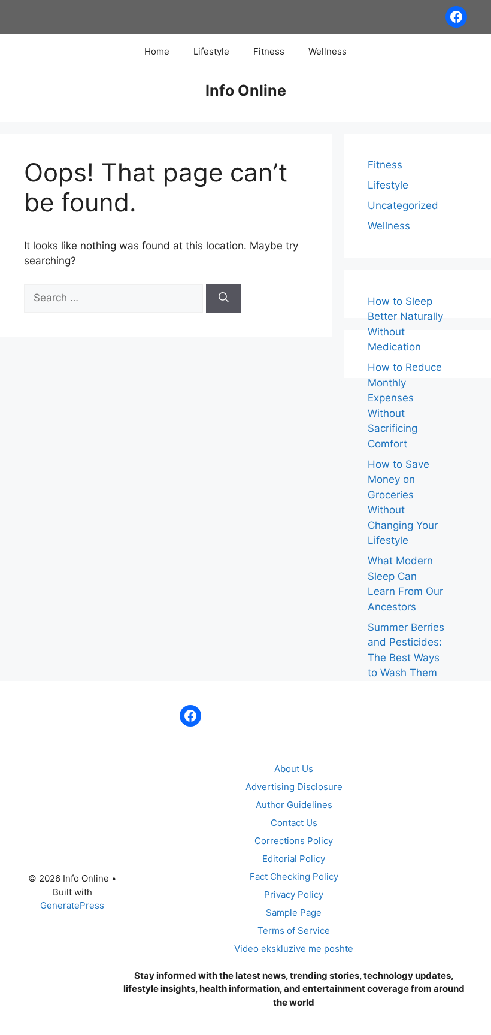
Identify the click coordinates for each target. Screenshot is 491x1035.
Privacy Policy (293, 894)
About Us (293, 768)
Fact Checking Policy (294, 876)
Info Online (245, 90)
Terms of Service (293, 930)
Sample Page (294, 912)
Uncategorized (403, 205)
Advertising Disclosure (294, 786)
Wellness (327, 51)
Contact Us (294, 822)
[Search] (223, 298)
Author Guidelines (294, 804)
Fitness (268, 51)
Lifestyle (211, 51)
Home (156, 51)
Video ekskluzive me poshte (293, 948)
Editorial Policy (293, 858)
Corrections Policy (293, 840)
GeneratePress (72, 905)
